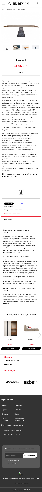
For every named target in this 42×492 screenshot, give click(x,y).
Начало (3, 9)
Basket (31, 340)
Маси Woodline (21, 9)
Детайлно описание (13, 214)
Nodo (10, 340)
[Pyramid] (21, 42)
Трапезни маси (11, 9)
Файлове (8, 219)
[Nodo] (10, 328)
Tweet (22, 203)
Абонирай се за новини (13, 360)
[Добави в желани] (38, 185)
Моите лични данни (22, 483)
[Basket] (31, 328)
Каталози (18, 410)
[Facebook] (4, 439)
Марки (17, 414)
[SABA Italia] (29, 382)
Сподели (9, 203)
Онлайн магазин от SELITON (21, 490)
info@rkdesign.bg (16, 430)
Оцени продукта (8, 206)
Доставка (5, 414)
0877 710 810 (15, 434)
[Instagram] (8, 439)
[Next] (38, 335)
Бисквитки (18, 405)
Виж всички (8, 364)
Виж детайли (10, 348)
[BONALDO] (12, 382)
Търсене (4, 410)
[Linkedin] (13, 439)
